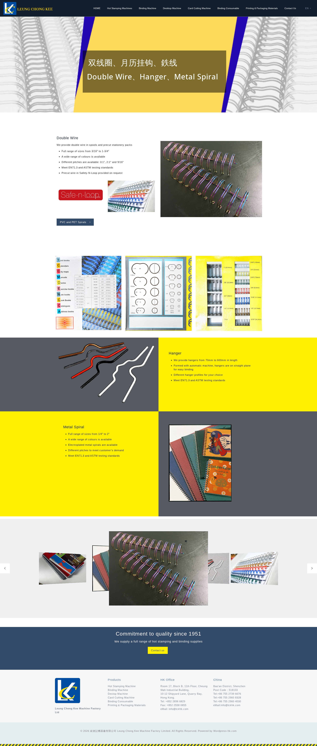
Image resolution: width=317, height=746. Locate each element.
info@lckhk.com (179, 709)
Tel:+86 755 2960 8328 (227, 697)
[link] (80, 196)
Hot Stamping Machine (122, 686)
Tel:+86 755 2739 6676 (227, 693)
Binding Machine (118, 690)
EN (307, 8)
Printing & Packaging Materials (127, 705)
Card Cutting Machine (121, 697)
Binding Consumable (120, 701)
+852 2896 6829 (175, 701)
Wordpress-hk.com (225, 730)
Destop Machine (118, 693)
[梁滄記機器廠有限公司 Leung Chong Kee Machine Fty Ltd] (28, 8)
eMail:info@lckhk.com (227, 705)
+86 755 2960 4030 (229, 701)
